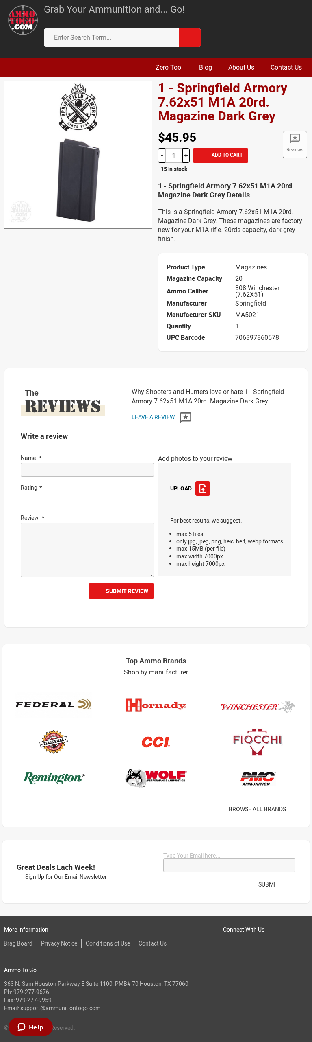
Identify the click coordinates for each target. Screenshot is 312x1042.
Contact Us (153, 943)
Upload (180, 488)
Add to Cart (226, 154)
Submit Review (127, 591)
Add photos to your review (195, 458)
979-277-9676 (31, 992)
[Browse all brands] (296, 809)
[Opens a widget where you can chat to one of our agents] (30, 1028)
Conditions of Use (108, 943)
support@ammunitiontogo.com (60, 1008)
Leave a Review (154, 417)
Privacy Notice (59, 943)
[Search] (190, 37)
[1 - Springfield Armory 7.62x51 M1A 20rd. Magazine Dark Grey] (78, 153)
